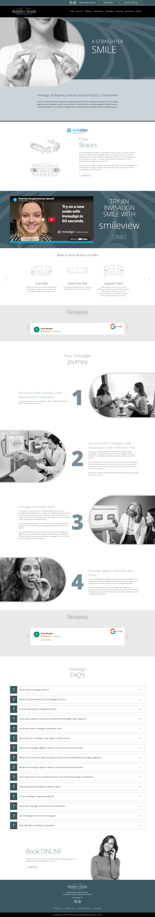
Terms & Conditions (84, 908)
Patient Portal (131, 3)
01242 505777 (77, 898)
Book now (108, 3)
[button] (79, 11)
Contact (139, 11)
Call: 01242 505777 (87, 3)
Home (72, 11)
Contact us (86, 176)
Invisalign (119, 11)
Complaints (98, 908)
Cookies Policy (70, 908)
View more (119, 237)
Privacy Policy (57, 908)
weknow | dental (96, 915)
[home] (24, 11)
